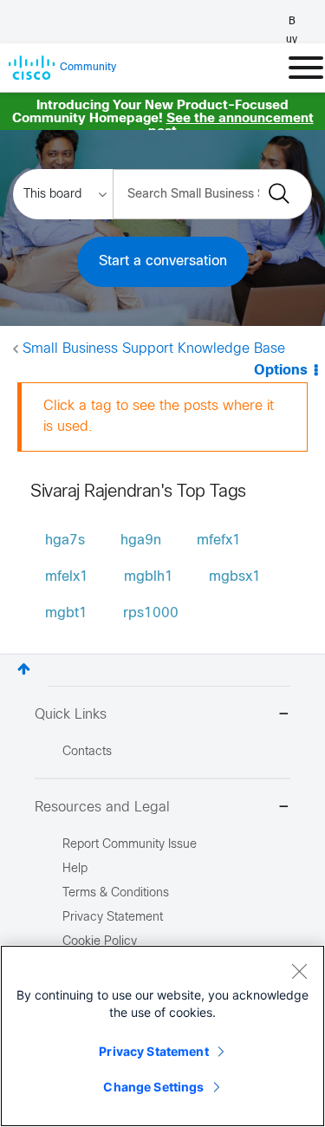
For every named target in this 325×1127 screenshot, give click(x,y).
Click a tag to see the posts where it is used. (158, 416)
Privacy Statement (153, 1051)
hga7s (65, 540)
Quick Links (71, 714)
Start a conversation (163, 261)
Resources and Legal (102, 807)
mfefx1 (219, 540)
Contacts (87, 752)
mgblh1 (148, 576)
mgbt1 (66, 613)
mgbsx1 (235, 576)
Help (75, 869)
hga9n (140, 540)
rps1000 (151, 613)
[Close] (299, 971)
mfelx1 (66, 576)
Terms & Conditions (115, 893)
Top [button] (24, 669)
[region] (162, 1036)
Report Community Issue (129, 844)
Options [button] (281, 370)
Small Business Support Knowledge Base (154, 348)
